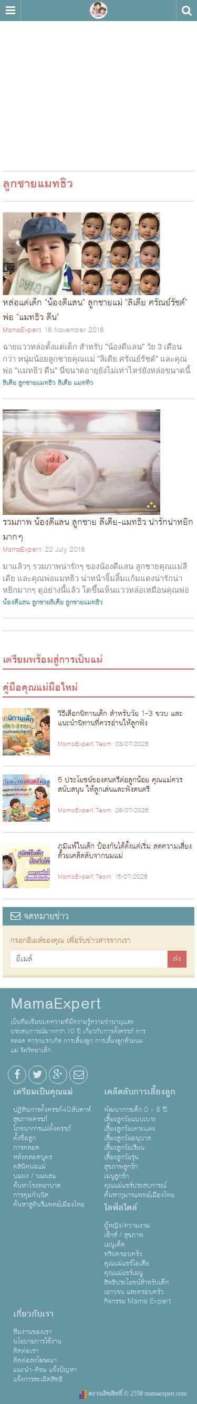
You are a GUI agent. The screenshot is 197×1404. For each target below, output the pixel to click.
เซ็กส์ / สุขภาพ (123, 1235)
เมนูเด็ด (114, 1244)
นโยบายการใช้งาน (37, 1341)
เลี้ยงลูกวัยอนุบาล (127, 1138)
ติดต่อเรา (25, 1351)
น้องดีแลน (16, 602)
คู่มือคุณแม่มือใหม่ (40, 687)
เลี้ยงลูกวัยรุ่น (121, 1157)
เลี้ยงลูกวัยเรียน (124, 1147)
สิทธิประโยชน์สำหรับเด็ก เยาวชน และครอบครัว (136, 1287)
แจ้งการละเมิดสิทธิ (38, 1379)
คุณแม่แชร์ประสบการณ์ (135, 1185)
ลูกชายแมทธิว (37, 383)
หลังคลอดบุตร (32, 1157)
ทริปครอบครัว (123, 1254)
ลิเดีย (9, 383)
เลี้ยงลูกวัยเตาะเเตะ (129, 1128)
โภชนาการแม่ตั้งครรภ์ (42, 1128)
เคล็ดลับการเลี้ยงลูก (139, 1092)
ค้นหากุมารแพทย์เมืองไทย (139, 1195)
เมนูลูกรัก (116, 1176)
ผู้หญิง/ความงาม (127, 1225)
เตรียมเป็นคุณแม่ (42, 1092)
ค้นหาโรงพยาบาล (36, 1185)
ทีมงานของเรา (32, 1332)
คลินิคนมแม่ (29, 1166)
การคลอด (26, 1147)
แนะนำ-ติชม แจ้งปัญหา (45, 1370)
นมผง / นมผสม (34, 1176)
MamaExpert (98, 10)
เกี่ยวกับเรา (33, 1314)
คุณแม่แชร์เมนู (123, 1273)
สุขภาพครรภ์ (30, 1119)
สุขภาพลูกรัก (121, 1166)
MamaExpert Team (84, 744)
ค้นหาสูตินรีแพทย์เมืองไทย (49, 1204)
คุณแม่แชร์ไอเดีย (126, 1263)
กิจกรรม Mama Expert (137, 1301)
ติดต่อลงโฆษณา (35, 1360)
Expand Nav (10, 10)
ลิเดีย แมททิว (76, 383)
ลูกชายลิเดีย (48, 602)
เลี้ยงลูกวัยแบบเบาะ (130, 1119)
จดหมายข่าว (44, 916)
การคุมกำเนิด (31, 1195)
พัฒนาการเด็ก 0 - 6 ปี (135, 1109)
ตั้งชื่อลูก (24, 1138)
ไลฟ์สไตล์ (120, 1207)
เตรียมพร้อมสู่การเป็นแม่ (52, 660)
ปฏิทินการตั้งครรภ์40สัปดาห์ (52, 1109)
